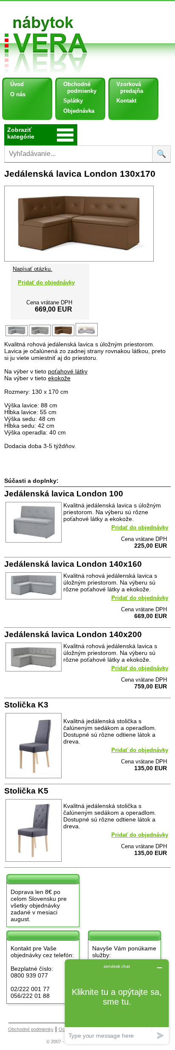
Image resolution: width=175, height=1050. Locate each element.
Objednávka (78, 111)
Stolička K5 (26, 790)
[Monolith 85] (17, 335)
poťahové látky (68, 371)
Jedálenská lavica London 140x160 (73, 564)
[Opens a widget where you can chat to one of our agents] (117, 1001)
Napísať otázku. (32, 269)
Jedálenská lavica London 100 (63, 493)
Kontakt (126, 100)
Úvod (17, 84)
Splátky (73, 100)
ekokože (59, 378)
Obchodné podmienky (76, 87)
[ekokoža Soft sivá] (40, 335)
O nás (17, 94)
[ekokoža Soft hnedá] (64, 335)
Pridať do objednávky (46, 282)
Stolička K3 (26, 704)
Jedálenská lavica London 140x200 (73, 634)
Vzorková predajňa (126, 87)
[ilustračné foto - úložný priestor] (87, 335)
